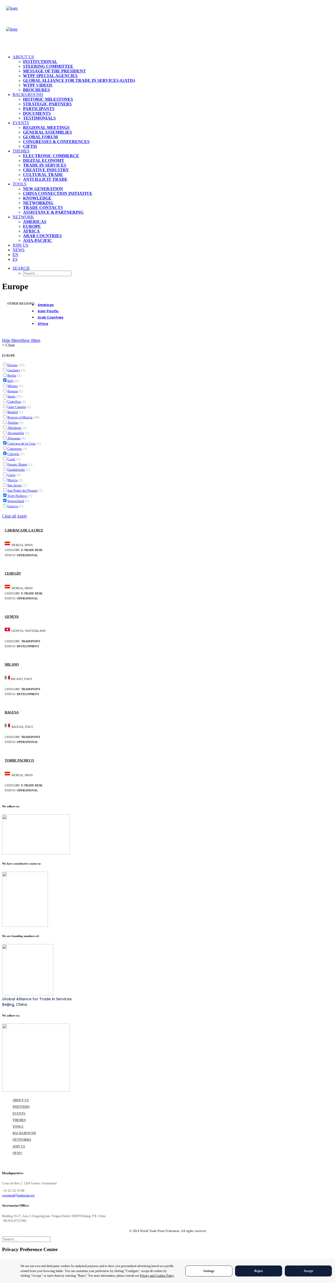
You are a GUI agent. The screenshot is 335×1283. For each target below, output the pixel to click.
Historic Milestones (48, 99)
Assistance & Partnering (53, 212)
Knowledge (37, 198)
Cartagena (14, 449)
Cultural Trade (43, 174)
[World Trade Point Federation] (167, 27)
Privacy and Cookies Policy (157, 1276)
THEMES (19, 1120)
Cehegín (13, 454)
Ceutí (11, 459)
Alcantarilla (15, 433)
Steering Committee (48, 66)
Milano (12, 386)
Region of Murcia (19, 417)
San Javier (14, 485)
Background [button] (28, 94)
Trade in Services (44, 165)
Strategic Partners (47, 104)
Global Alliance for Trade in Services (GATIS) (79, 80)
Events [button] (21, 123)
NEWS (17, 1153)
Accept (308, 1271)
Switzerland (15, 501)
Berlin (11, 375)
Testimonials (39, 118)
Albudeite (14, 428)
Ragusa (12, 391)
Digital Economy (43, 160)
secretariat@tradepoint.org (18, 1195)
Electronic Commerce (51, 156)
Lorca (11, 475)
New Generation (43, 188)
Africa (31, 231)
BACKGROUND (24, 1133)
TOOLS (18, 1126)
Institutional (40, 61)
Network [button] (23, 217)
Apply (22, 516)
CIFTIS (30, 146)
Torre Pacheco (17, 496)
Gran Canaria (16, 407)
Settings (208, 1271)
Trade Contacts (43, 207)
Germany (13, 370)
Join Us (20, 245)
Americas (34, 221)
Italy (10, 381)
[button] (21, 268)
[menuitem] (173, 73)
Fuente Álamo (17, 464)
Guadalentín (16, 470)
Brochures (36, 90)
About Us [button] (23, 57)
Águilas (12, 422)
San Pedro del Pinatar (22, 490)
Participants (38, 108)
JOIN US (19, 1146)
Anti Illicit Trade (45, 179)
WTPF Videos (37, 85)
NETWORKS (22, 1140)
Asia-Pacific (37, 240)
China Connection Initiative (57, 193)
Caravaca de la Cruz (21, 443)
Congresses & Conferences (56, 141)
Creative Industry (46, 170)
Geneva (12, 506)
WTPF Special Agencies (50, 75)
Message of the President (54, 71)
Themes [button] (21, 151)
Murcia (12, 480)
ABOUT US (21, 1100)
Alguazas (13, 438)
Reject (258, 1271)
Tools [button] (19, 184)
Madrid (12, 412)
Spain (11, 396)
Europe (32, 226)
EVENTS (19, 1113)
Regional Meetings (46, 127)
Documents (37, 113)
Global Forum (40, 137)
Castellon (14, 402)
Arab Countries (42, 236)
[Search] (26, 1239)
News (19, 250)
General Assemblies (47, 132)
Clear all (9, 516)
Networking (38, 203)
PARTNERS (21, 1107)
